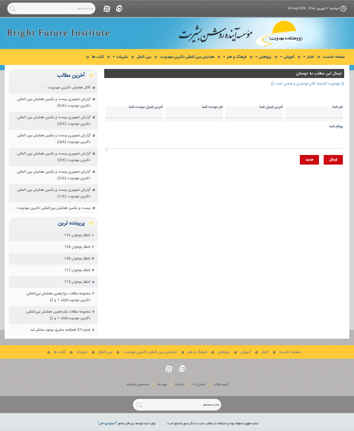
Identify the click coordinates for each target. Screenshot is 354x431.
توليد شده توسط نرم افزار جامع (126, 423)
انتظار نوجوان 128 (77, 247)
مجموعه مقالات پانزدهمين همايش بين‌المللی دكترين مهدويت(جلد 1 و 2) (58, 315)
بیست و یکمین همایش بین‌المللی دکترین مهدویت (53, 208)
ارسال (333, 159)
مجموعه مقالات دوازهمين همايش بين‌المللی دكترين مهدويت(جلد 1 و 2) (58, 297)
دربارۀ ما (180, 384)
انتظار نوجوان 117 (77, 270)
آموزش (288, 57)
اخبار (310, 57)
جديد (309, 159)
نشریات (121, 57)
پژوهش (264, 57)
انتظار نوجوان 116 (77, 235)
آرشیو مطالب (221, 384)
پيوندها (162, 384)
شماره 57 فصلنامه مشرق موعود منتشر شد (60, 330)
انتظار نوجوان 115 (77, 282)
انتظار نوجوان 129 (77, 259)
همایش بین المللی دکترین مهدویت (187, 57)
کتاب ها (98, 57)
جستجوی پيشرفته (138, 384)
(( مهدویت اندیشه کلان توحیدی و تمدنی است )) (307, 84)
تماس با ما (199, 384)
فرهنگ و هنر (236, 57)
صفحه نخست (334, 57)
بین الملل (144, 57)
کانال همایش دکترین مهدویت (69, 87)
